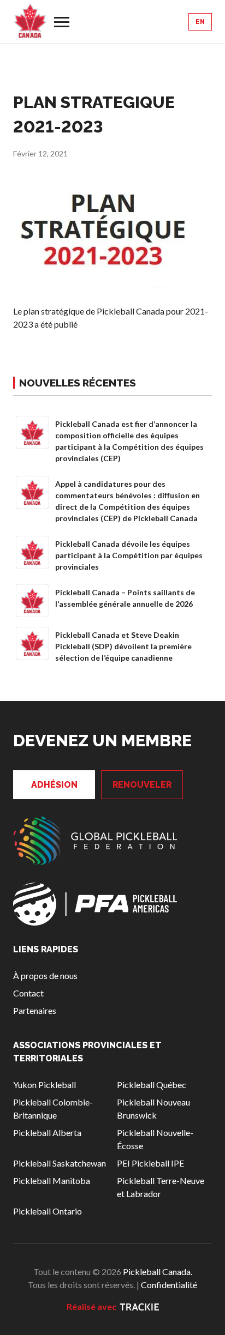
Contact (28, 993)
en (200, 22)
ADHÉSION (54, 785)
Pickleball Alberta (47, 1132)
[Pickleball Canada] (30, 20)
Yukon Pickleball (44, 1084)
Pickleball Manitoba (51, 1180)
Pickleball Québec (151, 1084)
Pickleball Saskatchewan (59, 1163)
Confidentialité (169, 1284)
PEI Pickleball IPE (150, 1163)
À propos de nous (45, 975)
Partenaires (34, 1010)
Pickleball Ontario (47, 1211)
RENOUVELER (141, 785)
